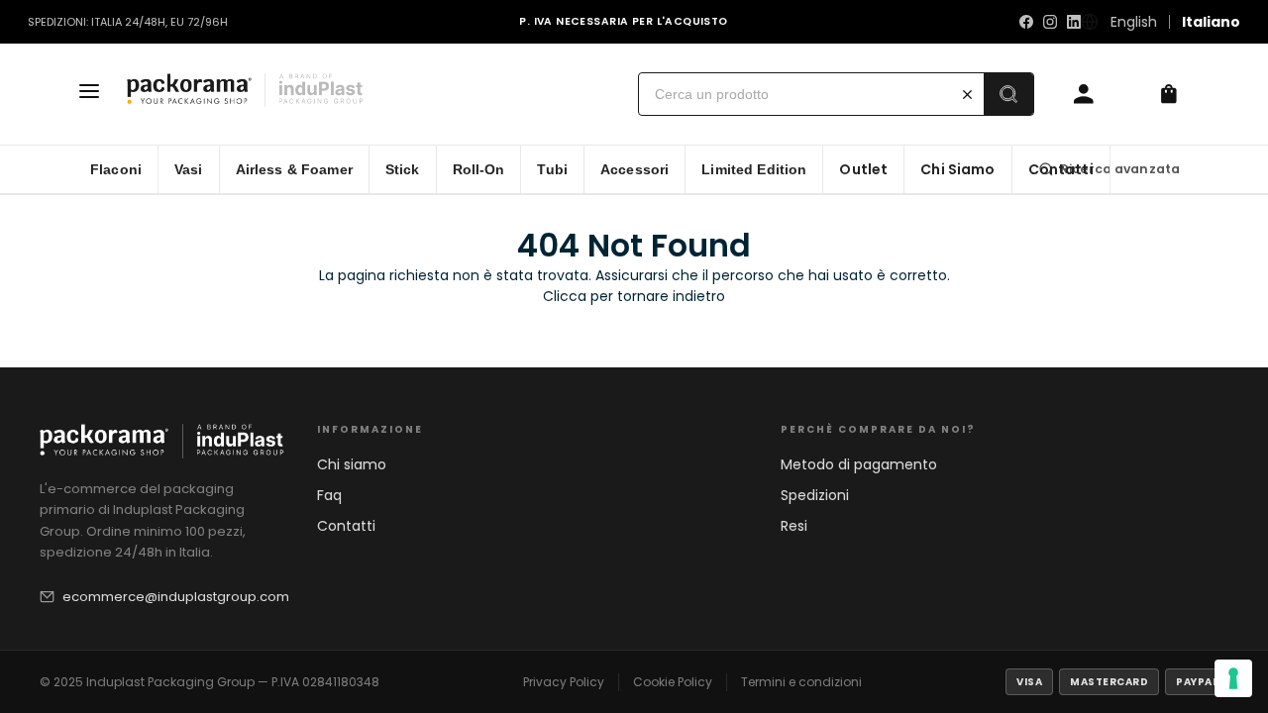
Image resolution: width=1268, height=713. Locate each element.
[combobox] (794, 94)
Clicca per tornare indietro (634, 296)
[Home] (250, 94)
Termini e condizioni (801, 681)
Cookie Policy (672, 681)
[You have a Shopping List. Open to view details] (1169, 94)
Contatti (346, 526)
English (1133, 22)
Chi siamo (351, 464)
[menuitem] (116, 169)
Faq (329, 495)
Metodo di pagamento (859, 464)
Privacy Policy (563, 681)
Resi (794, 526)
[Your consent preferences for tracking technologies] (1233, 678)
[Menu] (89, 94)
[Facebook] (1026, 22)
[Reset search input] (967, 94)
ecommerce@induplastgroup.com (175, 596)
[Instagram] (1050, 22)
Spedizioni (815, 495)
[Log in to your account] (1084, 94)
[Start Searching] (1008, 94)
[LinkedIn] (1074, 22)
